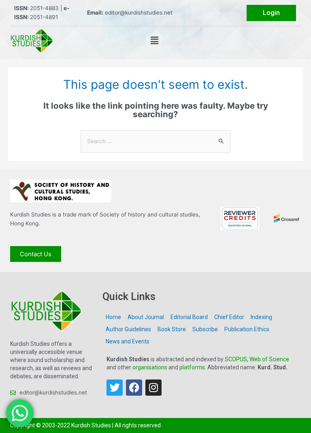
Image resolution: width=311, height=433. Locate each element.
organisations (149, 367)
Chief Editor (229, 317)
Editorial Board (189, 317)
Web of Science (269, 359)
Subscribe (205, 329)
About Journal (146, 317)
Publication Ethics (246, 329)
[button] (154, 40)
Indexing (261, 317)
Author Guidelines (128, 329)
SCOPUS (236, 359)
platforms (192, 367)
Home (113, 317)
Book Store (172, 329)
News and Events (127, 341)
